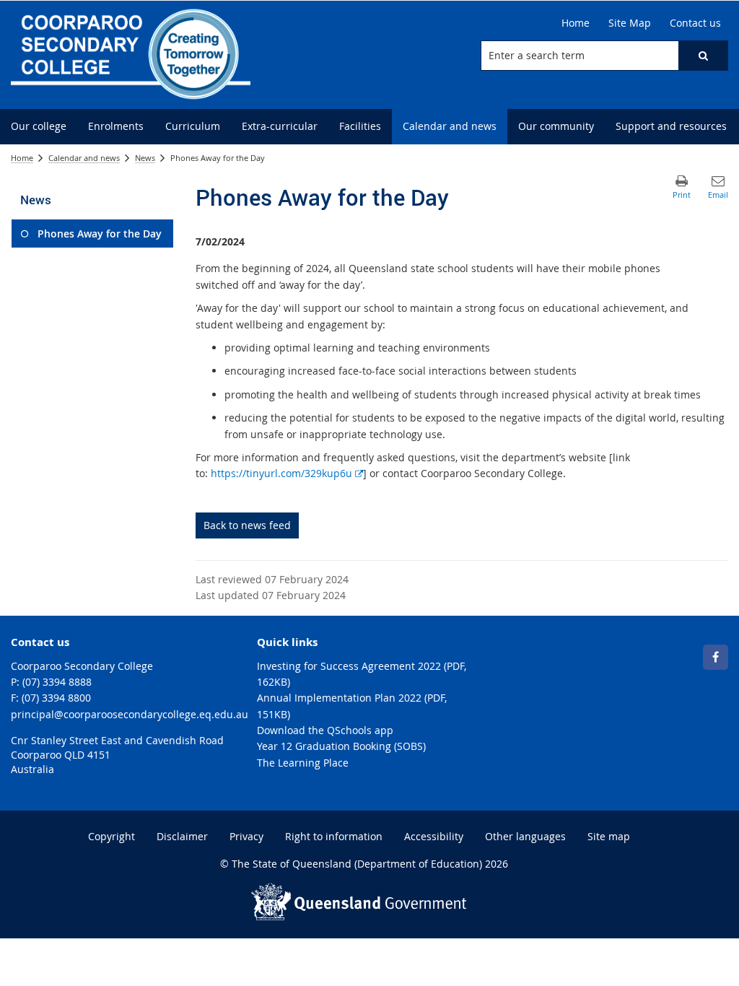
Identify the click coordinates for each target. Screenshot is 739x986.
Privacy (246, 836)
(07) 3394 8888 (57, 682)
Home (22, 157)
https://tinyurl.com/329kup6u (287, 473)
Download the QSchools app (325, 730)
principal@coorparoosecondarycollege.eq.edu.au (129, 714)
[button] (702, 55)
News (145, 157)
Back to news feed (247, 525)
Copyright (111, 836)
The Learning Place (303, 762)
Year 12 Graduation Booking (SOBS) (341, 746)
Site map (608, 836)
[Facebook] (715, 657)
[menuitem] (38, 126)
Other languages (525, 836)
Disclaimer (182, 836)
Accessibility (433, 836)
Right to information (333, 836)
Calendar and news (84, 157)
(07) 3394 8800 (56, 697)
